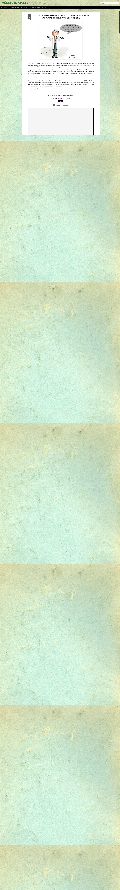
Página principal (14, 7)
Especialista (61, 98)
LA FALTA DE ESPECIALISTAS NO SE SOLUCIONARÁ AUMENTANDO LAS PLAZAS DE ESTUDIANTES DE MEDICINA (61, 16)
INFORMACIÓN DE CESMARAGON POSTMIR (33, 7)
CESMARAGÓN (68, 95)
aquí (36, 89)
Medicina (67, 98)
